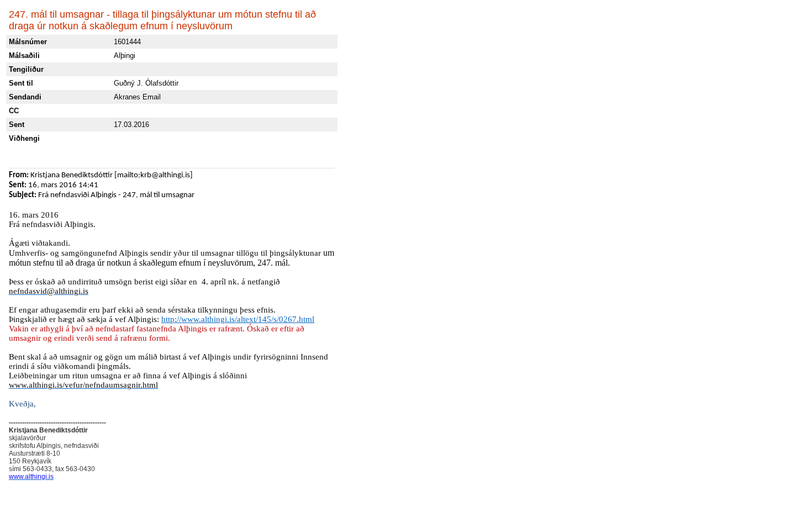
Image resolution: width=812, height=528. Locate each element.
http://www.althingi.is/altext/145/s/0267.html (237, 319)
